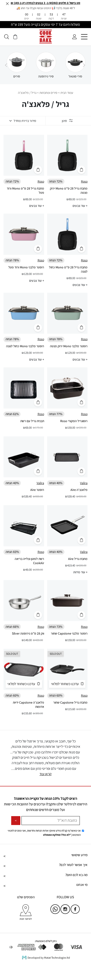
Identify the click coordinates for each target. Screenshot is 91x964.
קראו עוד (45, 773)
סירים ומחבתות (48, 93)
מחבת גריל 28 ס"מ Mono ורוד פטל (25, 190)
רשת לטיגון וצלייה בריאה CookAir (29, 561)
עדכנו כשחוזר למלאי (65, 683)
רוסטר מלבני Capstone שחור (69, 633)
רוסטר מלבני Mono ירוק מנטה (69, 346)
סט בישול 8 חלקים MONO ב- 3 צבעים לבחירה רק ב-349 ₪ (45, 3)
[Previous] (84, 65)
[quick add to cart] (81, 170)
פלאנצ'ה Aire (79, 490)
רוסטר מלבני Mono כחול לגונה (25, 346)
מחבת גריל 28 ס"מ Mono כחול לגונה (68, 269)
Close (7, 3)
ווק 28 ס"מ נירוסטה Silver (28, 633)
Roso (84, 181)
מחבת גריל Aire (78, 559)
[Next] (6, 65)
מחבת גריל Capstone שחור (70, 702)
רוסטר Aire (37, 490)
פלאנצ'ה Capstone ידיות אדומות (28, 704)
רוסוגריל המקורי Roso (74, 421)
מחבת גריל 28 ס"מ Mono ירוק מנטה (69, 190)
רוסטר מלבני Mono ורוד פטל (26, 267)
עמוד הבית (66, 93)
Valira (84, 483)
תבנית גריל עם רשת (32, 421)
